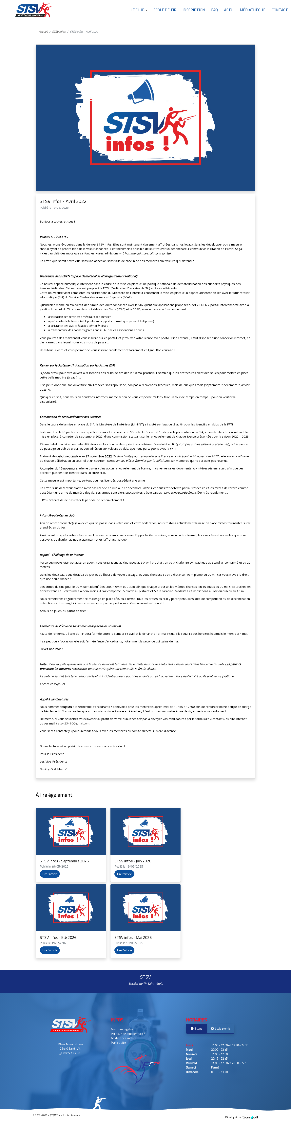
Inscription (194, 10)
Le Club (138, 10)
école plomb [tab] (222, 1028)
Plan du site (118, 1042)
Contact (280, 10)
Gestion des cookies (124, 1038)
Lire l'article (49, 874)
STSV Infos (59, 32)
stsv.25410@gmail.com (73, 723)
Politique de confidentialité (128, 1033)
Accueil (43, 32)
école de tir (165, 10)
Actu (228, 10)
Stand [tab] (198, 1028)
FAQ (214, 10)
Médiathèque (252, 10)
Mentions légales (122, 1029)
